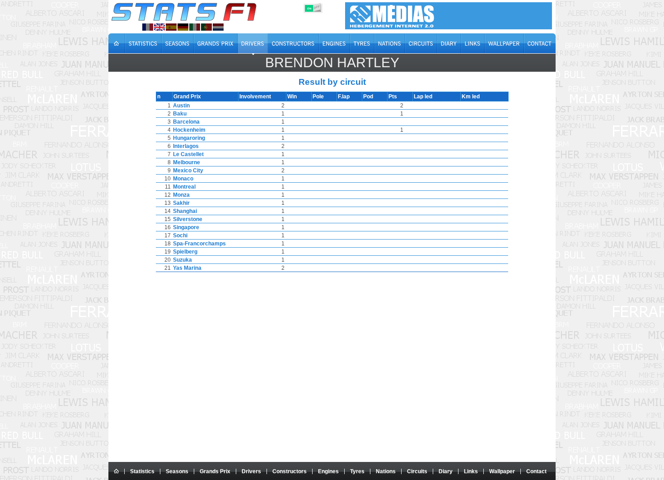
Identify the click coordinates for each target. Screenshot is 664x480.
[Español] (171, 27)
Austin (181, 105)
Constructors (289, 471)
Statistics (142, 471)
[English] (159, 27)
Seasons (177, 471)
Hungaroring (189, 138)
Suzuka (182, 260)
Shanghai (185, 211)
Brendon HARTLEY (332, 62)
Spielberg (185, 252)
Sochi (180, 235)
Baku (180, 114)
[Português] (206, 27)
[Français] (147, 27)
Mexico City (188, 170)
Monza (181, 195)
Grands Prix (215, 471)
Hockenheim (189, 130)
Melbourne (186, 162)
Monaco (183, 178)
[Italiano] (194, 27)
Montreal (184, 187)
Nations (386, 471)
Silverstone (187, 219)
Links (471, 471)
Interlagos (186, 146)
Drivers (251, 471)
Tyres (357, 471)
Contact (536, 471)
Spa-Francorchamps (199, 243)
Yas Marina (187, 268)
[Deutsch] (183, 27)
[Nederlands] (218, 27)
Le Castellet (188, 154)
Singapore (186, 227)
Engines (328, 471)
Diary (446, 471)
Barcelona (186, 122)
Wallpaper (502, 471)
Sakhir (181, 203)
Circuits (417, 471)
